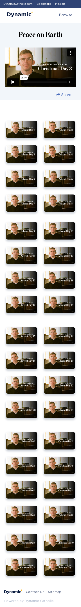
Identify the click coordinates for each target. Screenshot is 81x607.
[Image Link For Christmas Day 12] (59, 570)
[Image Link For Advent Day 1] (21, 132)
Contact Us (35, 592)
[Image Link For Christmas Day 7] (21, 517)
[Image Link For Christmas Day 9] (21, 545)
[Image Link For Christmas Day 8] (59, 517)
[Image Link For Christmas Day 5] (21, 493)
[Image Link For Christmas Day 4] (59, 468)
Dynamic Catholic (39, 601)
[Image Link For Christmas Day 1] (21, 444)
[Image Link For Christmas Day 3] (21, 468)
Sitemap (54, 592)
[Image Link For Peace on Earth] (59, 132)
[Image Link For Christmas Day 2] (59, 444)
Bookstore (44, 3)
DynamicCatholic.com (17, 3)
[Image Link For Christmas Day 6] (59, 493)
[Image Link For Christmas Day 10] (59, 545)
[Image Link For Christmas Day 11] (21, 570)
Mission (60, 3)
